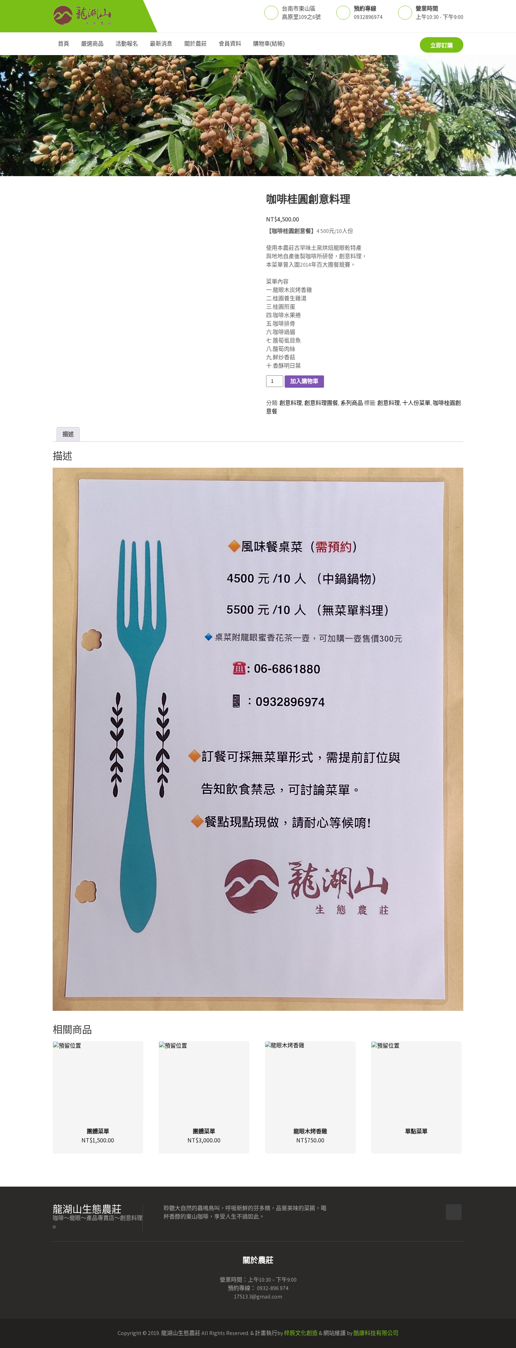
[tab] (68, 434)
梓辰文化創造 (301, 1333)
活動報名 (126, 43)
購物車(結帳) (269, 43)
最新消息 (161, 43)
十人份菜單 (416, 403)
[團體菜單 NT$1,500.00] (98, 1080)
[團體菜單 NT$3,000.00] (204, 1080)
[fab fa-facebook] (387, 44)
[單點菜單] (416, 1080)
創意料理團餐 (321, 403)
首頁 (63, 43)
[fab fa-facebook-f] (454, 1212)
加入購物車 (304, 381)
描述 (68, 434)
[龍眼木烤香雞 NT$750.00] (310, 1080)
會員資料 (230, 43)
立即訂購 (441, 45)
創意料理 (290, 403)
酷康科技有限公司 (375, 1333)
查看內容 (416, 1094)
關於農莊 (195, 43)
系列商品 (351, 403)
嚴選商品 (92, 43)
